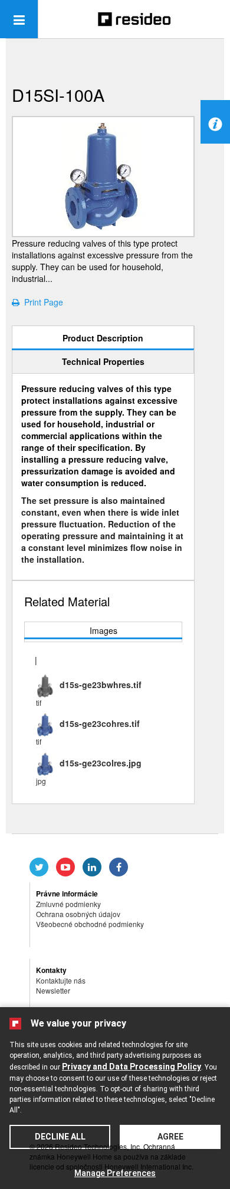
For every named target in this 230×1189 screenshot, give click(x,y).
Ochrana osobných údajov (78, 914)
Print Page (41, 302)
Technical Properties (103, 361)
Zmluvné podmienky (68, 904)
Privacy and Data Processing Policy (131, 1066)
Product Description (103, 338)
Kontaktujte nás (61, 980)
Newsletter (53, 990)
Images (103, 630)
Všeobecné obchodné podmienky (90, 924)
